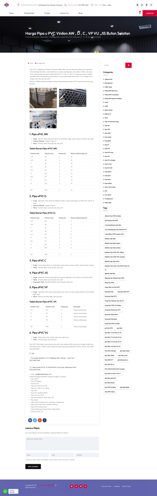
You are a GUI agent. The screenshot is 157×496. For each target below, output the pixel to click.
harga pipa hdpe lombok (111, 314)
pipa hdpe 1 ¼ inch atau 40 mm (113, 333)
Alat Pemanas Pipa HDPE (111, 220)
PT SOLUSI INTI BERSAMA (45, 485)
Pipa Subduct (108, 183)
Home (11, 13)
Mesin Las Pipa (108, 110)
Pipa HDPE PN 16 (109, 364)
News (106, 118)
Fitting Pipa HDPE (109, 283)
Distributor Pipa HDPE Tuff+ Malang (114, 252)
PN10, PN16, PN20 (110, 187)
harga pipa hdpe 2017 (123, 292)
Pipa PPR (107, 149)
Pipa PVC (107, 156)
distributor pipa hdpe (110, 239)
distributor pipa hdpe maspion (112, 243)
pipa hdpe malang (109, 355)
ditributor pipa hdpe (110, 273)
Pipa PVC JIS (108, 164)
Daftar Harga (108, 87)
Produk (47, 13)
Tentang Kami (29, 13)
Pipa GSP (107, 129)
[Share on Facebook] (30, 420)
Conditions (116, 486)
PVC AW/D (108, 195)
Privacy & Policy (106, 486)
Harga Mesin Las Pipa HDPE (112, 287)
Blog (80, 13)
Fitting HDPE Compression (112, 95)
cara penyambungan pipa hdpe (113, 225)
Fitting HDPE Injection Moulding (113, 98)
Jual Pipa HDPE (109, 328)
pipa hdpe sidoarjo (110, 383)
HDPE (106, 106)
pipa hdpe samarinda (110, 378)
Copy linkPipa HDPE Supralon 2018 (114, 234)
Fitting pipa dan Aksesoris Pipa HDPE (114, 278)
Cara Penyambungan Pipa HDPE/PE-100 (116, 229)
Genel (106, 102)
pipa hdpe (119, 328)
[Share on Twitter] (35, 420)
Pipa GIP (107, 125)
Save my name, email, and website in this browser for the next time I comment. (51, 460)
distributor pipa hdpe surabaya (112, 248)
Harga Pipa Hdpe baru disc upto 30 (114, 301)
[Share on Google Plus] (40, 420)
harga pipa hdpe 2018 (111, 296)
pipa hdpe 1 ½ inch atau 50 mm (113, 337)
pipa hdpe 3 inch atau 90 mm (112, 346)
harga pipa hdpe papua (111, 319)
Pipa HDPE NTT (109, 360)
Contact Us (64, 13)
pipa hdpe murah (122, 355)
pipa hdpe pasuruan (122, 360)
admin (31, 63)
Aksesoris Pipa (108, 79)
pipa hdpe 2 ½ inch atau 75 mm (113, 342)
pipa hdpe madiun (125, 351)
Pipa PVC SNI (108, 168)
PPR (106, 191)
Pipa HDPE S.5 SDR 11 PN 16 (113, 373)
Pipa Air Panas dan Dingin (112, 122)
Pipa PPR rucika (109, 152)
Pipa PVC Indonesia (110, 160)
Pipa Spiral (107, 176)
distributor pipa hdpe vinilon (112, 261)
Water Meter (108, 203)
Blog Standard (108, 83)
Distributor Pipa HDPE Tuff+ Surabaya (115, 257)
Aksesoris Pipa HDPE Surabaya (113, 216)
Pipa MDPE (108, 141)
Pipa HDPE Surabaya (110, 387)
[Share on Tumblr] (45, 420)
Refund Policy (126, 486)
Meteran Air (108, 114)
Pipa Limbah (108, 137)
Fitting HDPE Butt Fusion (111, 91)
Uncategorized (41, 63)
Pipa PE (107, 145)
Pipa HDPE (108, 133)
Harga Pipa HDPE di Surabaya (113, 305)
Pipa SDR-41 (108, 172)
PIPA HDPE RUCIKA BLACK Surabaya (115, 369)
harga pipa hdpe (109, 292)
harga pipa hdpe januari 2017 (112, 310)
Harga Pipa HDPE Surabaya (112, 323)
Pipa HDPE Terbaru (110, 392)
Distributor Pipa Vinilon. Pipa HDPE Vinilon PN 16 (117, 266)
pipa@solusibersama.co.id (43, 374)
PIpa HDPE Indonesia (110, 351)
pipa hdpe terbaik (124, 387)
